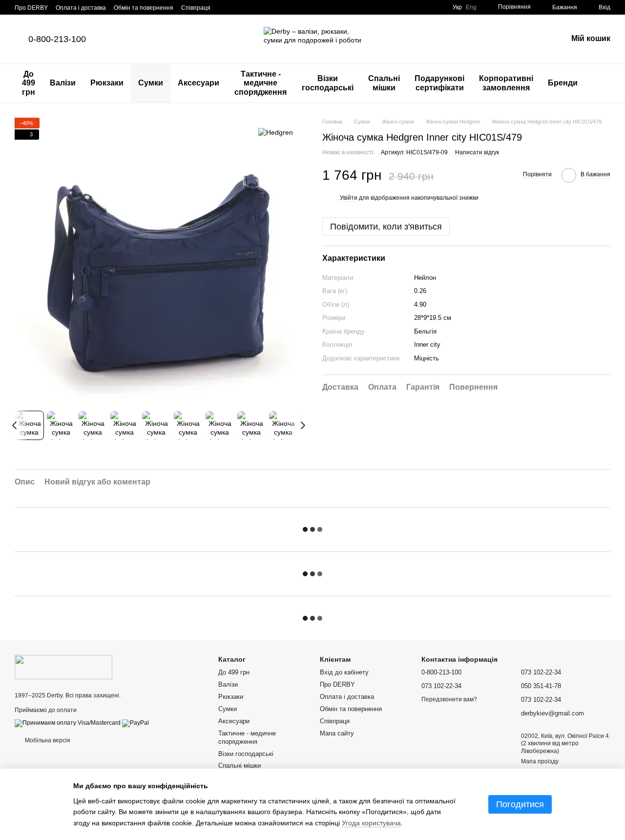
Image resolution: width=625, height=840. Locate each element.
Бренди (563, 83)
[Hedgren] (275, 132)
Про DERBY (31, 7)
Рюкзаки (107, 83)
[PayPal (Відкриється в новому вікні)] (135, 722)
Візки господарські (328, 82)
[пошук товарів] (602, 83)
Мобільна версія (46, 740)
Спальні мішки (384, 82)
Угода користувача (371, 823)
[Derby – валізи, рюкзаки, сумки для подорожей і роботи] (63, 666)
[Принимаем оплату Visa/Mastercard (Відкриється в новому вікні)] (68, 722)
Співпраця (195, 7)
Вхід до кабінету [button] (344, 672)
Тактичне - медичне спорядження (260, 83)
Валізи (63, 83)
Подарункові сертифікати (439, 82)
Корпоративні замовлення (506, 82)
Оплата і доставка (81, 7)
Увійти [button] (348, 198)
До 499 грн (28, 83)
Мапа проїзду (540, 761)
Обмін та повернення (143, 7)
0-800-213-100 (57, 39)
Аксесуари (198, 83)
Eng (471, 7)
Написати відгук (477, 152)
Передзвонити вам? (449, 699)
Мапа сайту (337, 733)
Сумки (150, 83)
